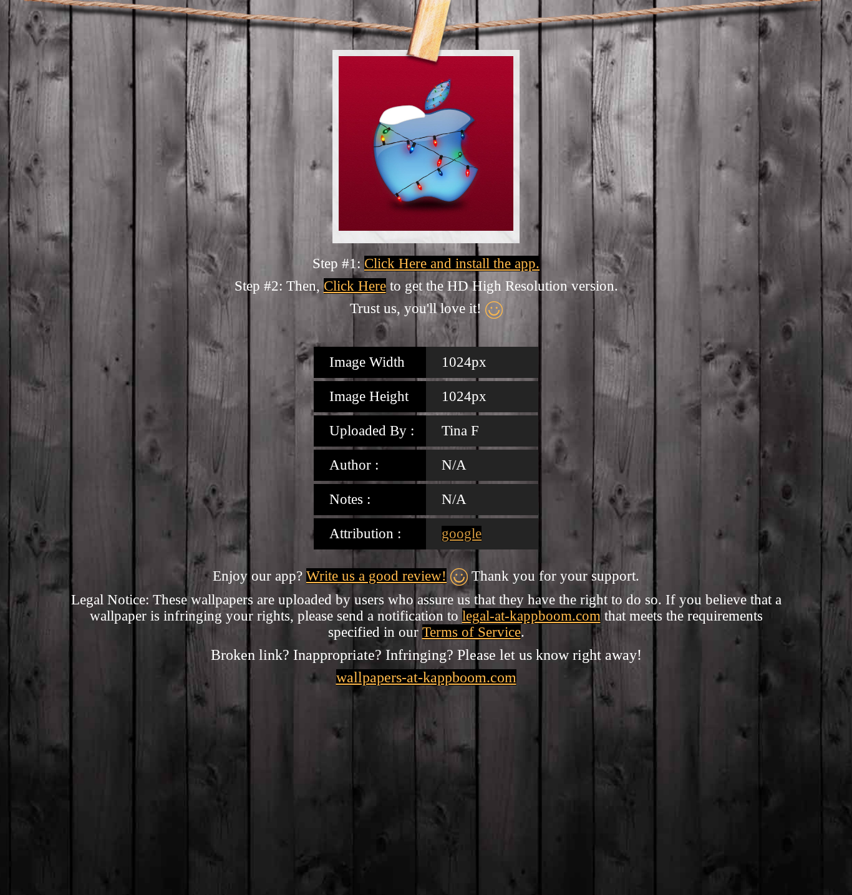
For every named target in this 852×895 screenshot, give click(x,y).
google (462, 533)
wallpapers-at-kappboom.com (426, 677)
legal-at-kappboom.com (531, 616)
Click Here (355, 286)
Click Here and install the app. (452, 263)
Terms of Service (471, 632)
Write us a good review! (376, 576)
